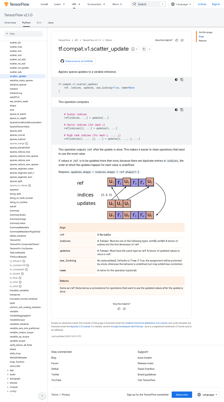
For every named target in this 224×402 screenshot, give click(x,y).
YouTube (56, 380)
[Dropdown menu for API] (80, 4)
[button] (23, 370)
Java (50, 22)
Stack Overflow (146, 369)
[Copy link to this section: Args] (68, 228)
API (74, 4)
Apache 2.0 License (80, 326)
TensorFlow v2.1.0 (18, 15)
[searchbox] (23, 34)
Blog (53, 357)
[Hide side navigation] (42, 395)
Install (44, 4)
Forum (54, 363)
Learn (57, 4)
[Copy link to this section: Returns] (72, 281)
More (116, 4)
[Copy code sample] (182, 79)
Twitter (55, 374)
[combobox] (148, 4)
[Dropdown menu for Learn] (65, 4)
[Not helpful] (182, 40)
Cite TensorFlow (146, 380)
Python (26, 22)
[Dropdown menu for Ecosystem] (105, 4)
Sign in (216, 4)
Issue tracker (145, 357)
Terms (54, 394)
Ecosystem (94, 4)
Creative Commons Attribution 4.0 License (146, 323)
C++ (39, 22)
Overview (10, 22)
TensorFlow (64, 40)
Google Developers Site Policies (127, 326)
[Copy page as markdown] (144, 49)
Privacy (66, 394)
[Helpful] (176, 40)
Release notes (145, 363)
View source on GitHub (79, 61)
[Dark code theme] (176, 79)
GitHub (202, 4)
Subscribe (182, 394)
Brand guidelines (147, 374)
